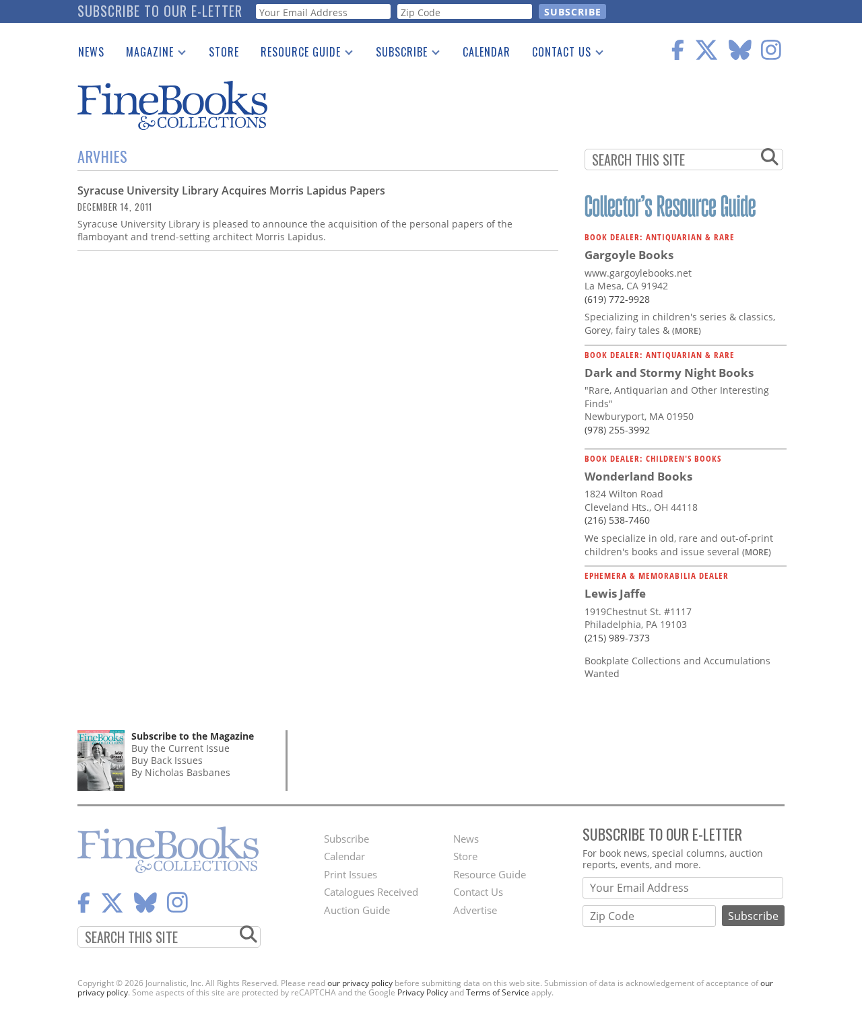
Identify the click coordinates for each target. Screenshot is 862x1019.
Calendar (486, 52)
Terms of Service (497, 992)
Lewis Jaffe (615, 593)
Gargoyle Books (629, 254)
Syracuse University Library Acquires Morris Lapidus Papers (231, 190)
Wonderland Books (638, 476)
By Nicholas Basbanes (180, 772)
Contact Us (556, 54)
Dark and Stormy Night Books (669, 372)
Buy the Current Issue (180, 748)
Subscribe (396, 54)
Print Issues (350, 874)
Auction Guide (357, 910)
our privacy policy (360, 983)
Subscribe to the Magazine (192, 736)
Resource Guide (295, 54)
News (91, 52)
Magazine (144, 54)
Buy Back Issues (167, 760)
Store (224, 52)
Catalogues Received (371, 892)
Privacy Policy (422, 992)
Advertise (475, 910)
